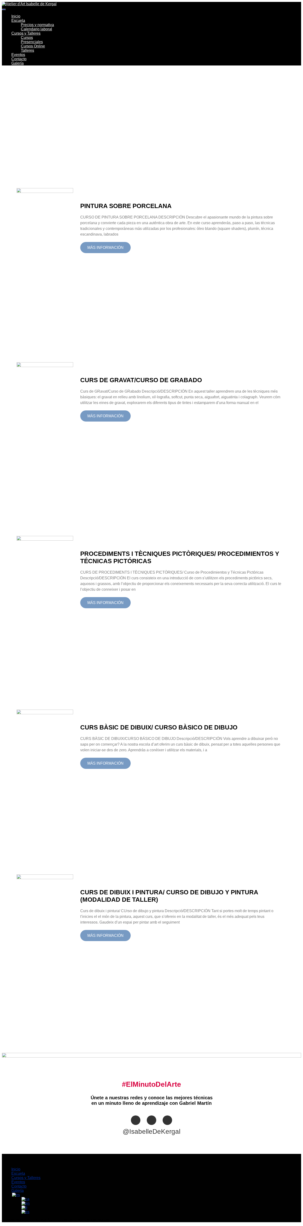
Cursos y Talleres (25, 33)
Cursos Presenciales (32, 40)
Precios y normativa (37, 25)
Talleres (27, 50)
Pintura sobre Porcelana (126, 205)
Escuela (18, 21)
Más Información (105, 248)
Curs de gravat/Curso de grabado (141, 380)
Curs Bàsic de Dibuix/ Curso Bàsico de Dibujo (158, 727)
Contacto (19, 59)
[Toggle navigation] (4, 9)
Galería (17, 63)
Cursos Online (33, 46)
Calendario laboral (36, 29)
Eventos (18, 55)
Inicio (15, 16)
